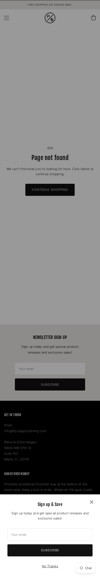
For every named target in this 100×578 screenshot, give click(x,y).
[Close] (91, 502)
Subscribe (50, 550)
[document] (50, 536)
